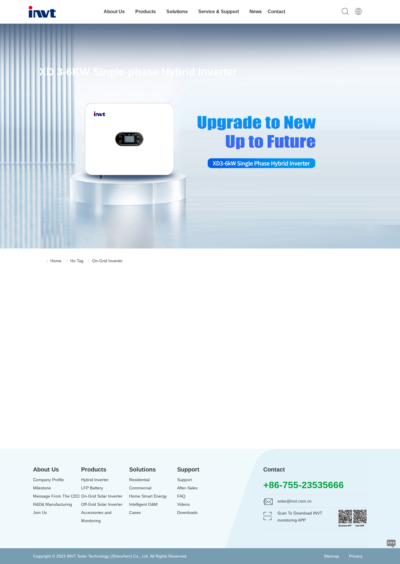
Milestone (42, 488)
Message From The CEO (56, 496)
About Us (115, 11)
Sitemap (331, 556)
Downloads (187, 512)
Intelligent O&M (143, 504)
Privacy (356, 556)
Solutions (177, 11)
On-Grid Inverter (107, 260)
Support (184, 479)
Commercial (140, 488)
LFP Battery (92, 488)
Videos (183, 504)
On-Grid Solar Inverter (101, 496)
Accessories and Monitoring (96, 516)
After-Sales (187, 488)
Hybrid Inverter (95, 479)
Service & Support (219, 11)
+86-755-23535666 (303, 485)
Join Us (40, 512)
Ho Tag (76, 260)
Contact (276, 11)
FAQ (181, 496)
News (255, 11)
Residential (139, 479)
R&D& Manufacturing (52, 504)
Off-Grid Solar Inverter (101, 504)
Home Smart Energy (148, 496)
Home (55, 260)
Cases (135, 512)
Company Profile (48, 479)
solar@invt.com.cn (294, 501)
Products (146, 11)
